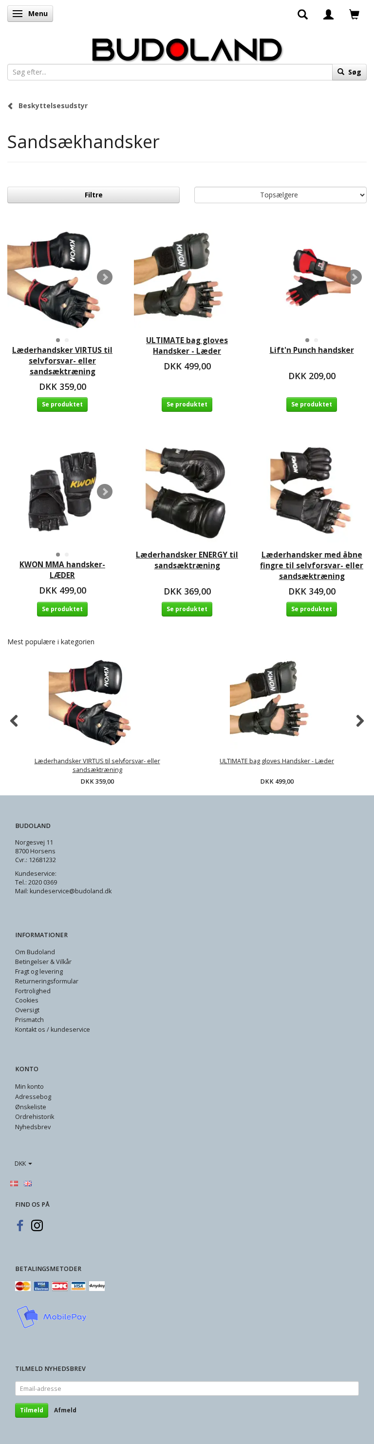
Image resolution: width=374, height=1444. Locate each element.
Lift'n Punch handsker (312, 350)
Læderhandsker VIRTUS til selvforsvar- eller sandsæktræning (62, 361)
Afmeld (65, 1410)
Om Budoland (35, 952)
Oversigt (27, 1010)
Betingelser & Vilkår (43, 962)
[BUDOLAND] (187, 47)
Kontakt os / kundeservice (52, 1029)
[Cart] (354, 13)
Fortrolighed (33, 991)
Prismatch (29, 1020)
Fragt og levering (39, 971)
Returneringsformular (46, 981)
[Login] (328, 13)
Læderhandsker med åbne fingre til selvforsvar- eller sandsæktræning (311, 565)
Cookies (26, 1000)
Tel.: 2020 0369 (36, 882)
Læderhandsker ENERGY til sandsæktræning (187, 560)
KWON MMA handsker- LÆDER (62, 569)
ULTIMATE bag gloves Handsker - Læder (187, 345)
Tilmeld (31, 1410)
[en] (28, 1183)
